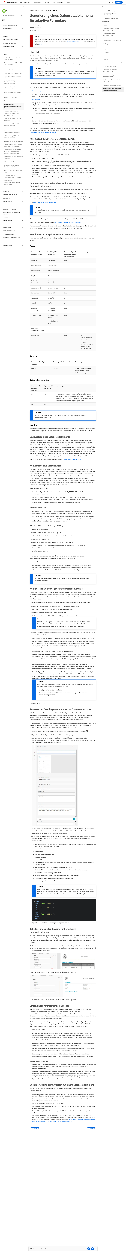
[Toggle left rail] (23, 7)
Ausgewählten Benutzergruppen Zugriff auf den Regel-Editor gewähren (13, 145)
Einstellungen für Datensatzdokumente (112, 85)
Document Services (7, 220)
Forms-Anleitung (52, 10)
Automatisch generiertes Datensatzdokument (109, 34)
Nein (110, 14)
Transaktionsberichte (8, 234)
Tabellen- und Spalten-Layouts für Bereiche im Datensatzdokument (113, 81)
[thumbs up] (88, 1248)
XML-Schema (36, 99)
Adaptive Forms (38, 27)
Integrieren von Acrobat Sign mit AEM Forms (13, 171)
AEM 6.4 (43, 10)
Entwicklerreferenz (8, 245)
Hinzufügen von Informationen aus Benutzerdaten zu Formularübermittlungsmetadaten (12, 130)
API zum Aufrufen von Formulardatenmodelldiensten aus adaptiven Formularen (12, 81)
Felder (105, 49)
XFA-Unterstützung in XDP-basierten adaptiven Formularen (12, 136)
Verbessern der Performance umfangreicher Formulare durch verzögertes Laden (11, 113)
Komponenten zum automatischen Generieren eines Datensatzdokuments (112, 39)
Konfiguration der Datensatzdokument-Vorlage (43, 132)
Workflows (6, 191)
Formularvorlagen (37, 91)
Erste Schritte (6, 32)
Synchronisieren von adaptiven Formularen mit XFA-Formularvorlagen (13, 166)
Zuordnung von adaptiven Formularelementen (109, 44)
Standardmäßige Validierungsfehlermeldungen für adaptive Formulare (12, 182)
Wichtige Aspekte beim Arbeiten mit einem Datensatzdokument (112, 89)
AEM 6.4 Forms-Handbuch (10, 25)
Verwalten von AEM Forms (9, 43)
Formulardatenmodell (8, 46)
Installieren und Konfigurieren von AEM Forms (12, 35)
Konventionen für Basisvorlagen (72, 459)
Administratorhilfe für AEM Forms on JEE (11, 238)
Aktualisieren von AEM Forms (10, 39)
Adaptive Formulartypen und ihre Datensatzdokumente (111, 29)
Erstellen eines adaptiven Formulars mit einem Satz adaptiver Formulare (13, 93)
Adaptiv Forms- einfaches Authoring (12, 50)
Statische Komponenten (109, 56)
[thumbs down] (92, 1248)
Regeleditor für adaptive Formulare (12, 76)
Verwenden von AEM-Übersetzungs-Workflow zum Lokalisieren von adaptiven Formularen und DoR (12, 151)
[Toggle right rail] (103, 7)
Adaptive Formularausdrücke (11, 101)
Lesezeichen (107, 18)
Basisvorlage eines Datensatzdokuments (44, 202)
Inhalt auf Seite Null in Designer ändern (13, 141)
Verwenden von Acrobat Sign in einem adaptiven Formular (13, 69)
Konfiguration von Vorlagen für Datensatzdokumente (110, 70)
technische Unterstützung (74, 42)
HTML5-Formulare (7, 201)
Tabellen (106, 59)
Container (106, 52)
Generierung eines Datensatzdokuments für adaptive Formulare (13, 106)
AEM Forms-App (6, 198)
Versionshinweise (7, 28)
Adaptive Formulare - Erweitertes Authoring (11, 53)
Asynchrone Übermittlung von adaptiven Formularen (11, 88)
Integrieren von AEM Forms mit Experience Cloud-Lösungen (10, 208)
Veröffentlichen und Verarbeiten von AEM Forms (11, 213)
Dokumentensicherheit (8, 224)
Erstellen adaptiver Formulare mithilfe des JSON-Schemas (13, 58)
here (40, 44)
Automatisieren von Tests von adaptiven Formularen (13, 157)
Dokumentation (34, 10)
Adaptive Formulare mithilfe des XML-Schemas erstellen (13, 63)
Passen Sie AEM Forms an (9, 230)
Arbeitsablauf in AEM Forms (10, 194)
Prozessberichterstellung (9, 242)
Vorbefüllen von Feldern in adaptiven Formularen (12, 119)
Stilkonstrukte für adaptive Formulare (13, 162)
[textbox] (12, 15)
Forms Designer (7, 227)
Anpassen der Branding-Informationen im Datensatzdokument (112, 75)
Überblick (105, 25)
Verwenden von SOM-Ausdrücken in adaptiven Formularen (12, 124)
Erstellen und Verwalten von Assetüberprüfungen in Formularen (12, 176)
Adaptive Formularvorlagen (10, 97)
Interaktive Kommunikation (10, 188)
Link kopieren (116, 18)
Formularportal (7, 217)
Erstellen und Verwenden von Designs (13, 73)
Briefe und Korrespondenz (9, 205)
